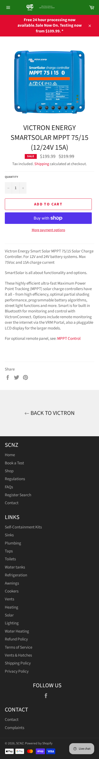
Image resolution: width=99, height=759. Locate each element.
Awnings (12, 583)
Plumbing (13, 543)
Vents (9, 599)
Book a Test (14, 463)
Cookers (12, 591)
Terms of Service (18, 647)
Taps (9, 551)
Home (10, 455)
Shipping (41, 164)
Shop (9, 471)
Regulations (15, 479)
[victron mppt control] (56, 338)
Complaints (14, 728)
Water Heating (17, 631)
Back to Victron (52, 413)
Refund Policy (16, 639)
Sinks (9, 535)
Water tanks (15, 567)
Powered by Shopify (38, 743)
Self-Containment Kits (23, 527)
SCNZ (20, 743)
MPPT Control (68, 338)
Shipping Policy (18, 663)
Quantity (11, 177)
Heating (11, 607)
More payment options (48, 230)
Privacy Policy (17, 671)
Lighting (12, 623)
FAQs (9, 487)
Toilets (10, 559)
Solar (9, 615)
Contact (12, 503)
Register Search (18, 495)
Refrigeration (16, 575)
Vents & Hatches (18, 655)
